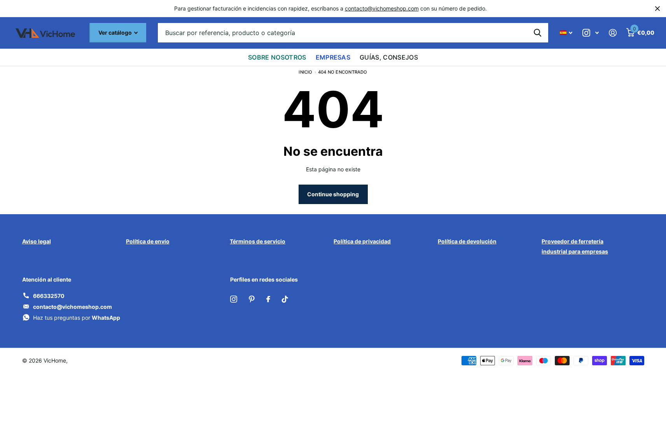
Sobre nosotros (277, 57)
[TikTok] (285, 299)
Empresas (333, 57)
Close (657, 8)
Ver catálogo (115, 32)
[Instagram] (233, 299)
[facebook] (268, 299)
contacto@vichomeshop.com (382, 8)
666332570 (49, 295)
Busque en (537, 32)
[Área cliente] (612, 33)
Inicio (305, 72)
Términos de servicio (257, 241)
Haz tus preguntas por (76, 317)
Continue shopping (333, 194)
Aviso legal (36, 241)
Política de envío (148, 241)
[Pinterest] (252, 299)
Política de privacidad (362, 241)
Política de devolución (467, 241)
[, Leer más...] (590, 33)
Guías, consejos (389, 57)
